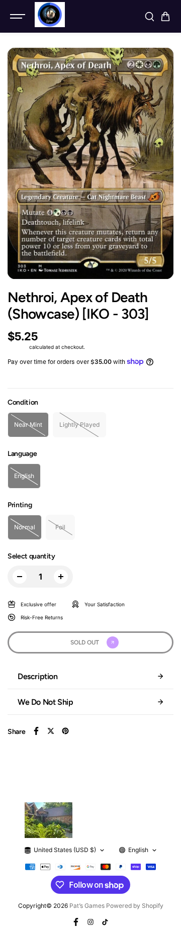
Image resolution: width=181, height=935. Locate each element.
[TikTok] (105, 922)
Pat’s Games (87, 905)
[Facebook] (36, 731)
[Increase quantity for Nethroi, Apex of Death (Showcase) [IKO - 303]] (61, 577)
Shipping (18, 347)
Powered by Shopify (134, 905)
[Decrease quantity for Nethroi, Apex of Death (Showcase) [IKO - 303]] (20, 577)
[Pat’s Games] (50, 14)
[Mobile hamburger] (19, 17)
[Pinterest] (65, 731)
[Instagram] (90, 922)
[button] (165, 17)
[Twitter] (51, 731)
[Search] (149, 17)
